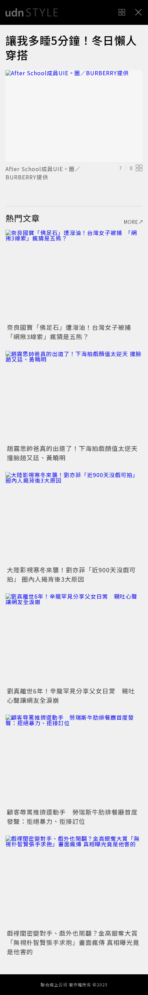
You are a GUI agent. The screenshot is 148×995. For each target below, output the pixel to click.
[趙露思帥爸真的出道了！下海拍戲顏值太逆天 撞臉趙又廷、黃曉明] (74, 396)
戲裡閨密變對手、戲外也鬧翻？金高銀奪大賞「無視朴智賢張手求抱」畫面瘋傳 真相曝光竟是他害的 (73, 942)
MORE (131, 221)
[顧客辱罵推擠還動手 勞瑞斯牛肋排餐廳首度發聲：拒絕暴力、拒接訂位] (74, 760)
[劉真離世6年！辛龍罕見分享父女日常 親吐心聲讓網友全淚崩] (74, 639)
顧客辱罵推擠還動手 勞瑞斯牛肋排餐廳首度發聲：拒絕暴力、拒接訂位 (72, 816)
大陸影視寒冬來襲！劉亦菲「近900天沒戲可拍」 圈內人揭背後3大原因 (71, 574)
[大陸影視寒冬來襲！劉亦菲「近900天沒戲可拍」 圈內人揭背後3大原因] (74, 517)
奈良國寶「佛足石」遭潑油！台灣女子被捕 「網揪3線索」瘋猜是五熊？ (72, 332)
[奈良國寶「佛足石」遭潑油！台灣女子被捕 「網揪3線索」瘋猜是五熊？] (74, 275)
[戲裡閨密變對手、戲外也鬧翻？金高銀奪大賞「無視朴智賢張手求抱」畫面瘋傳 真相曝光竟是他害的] (74, 881)
